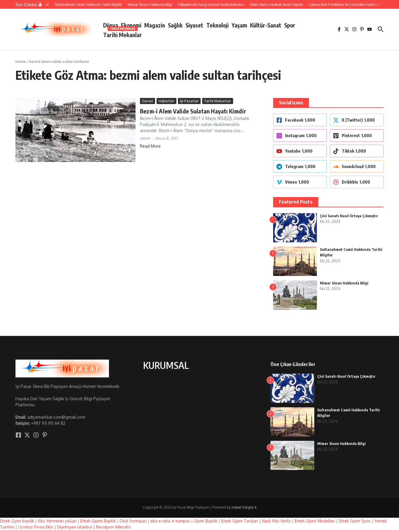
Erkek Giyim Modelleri (315, 520)
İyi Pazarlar (189, 101)
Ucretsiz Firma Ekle (35, 526)
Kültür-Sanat (265, 25)
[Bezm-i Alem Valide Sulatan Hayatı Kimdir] (75, 130)
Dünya (110, 25)
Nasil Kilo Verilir (276, 520)
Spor (289, 25)
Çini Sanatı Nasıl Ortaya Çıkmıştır (349, 215)
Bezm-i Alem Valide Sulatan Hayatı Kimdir (193, 111)
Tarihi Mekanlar (122, 33)
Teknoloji (217, 25)
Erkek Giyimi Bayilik (98, 520)
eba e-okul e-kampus (170, 520)
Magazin (154, 25)
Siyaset (194, 25)
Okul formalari (133, 520)
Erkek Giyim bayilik (17, 520)
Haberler (166, 101)
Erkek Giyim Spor (354, 520)
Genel (147, 101)
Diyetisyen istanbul (74, 526)
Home (20, 61)
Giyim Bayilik (205, 520)
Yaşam (239, 25)
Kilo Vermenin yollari (57, 520)
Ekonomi (131, 25)
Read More (150, 146)
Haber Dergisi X (244, 507)
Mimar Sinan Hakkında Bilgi (344, 283)
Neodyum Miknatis (113, 526)
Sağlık (175, 25)
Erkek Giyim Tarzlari (239, 520)
